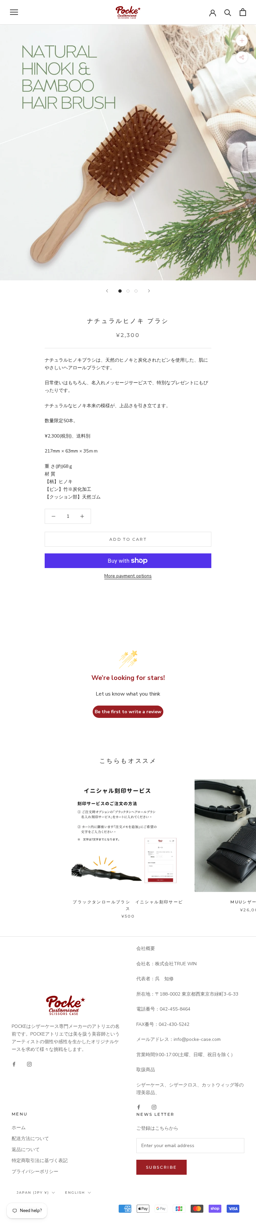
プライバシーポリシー (35, 1171)
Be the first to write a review (128, 712)
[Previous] (107, 290)
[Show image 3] (136, 291)
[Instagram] (29, 1064)
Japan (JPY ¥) (33, 1192)
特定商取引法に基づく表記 (40, 1160)
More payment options (128, 576)
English (75, 1192)
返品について (26, 1149)
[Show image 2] (128, 291)
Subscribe (161, 1167)
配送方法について (30, 1138)
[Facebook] (14, 1064)
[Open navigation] (14, 12)
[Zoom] (242, 40)
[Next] (149, 290)
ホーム (19, 1127)
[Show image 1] (120, 291)
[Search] (227, 12)
